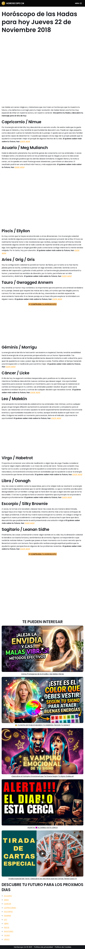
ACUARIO (8, 896)
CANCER (7, 903)
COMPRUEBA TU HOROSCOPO (43, 304)
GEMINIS (7, 915)
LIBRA (6, 923)
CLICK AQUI (25, 141)
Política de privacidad (43, 947)
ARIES (6, 900)
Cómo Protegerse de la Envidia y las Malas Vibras (42, 674)
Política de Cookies (63, 947)
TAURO (7, 935)
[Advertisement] (42, 69)
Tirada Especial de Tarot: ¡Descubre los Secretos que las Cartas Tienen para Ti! (42, 878)
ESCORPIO (8, 911)
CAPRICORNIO (10, 907)
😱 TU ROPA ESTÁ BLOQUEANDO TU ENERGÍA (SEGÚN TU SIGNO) (42, 725)
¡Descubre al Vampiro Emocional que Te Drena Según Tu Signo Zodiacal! (42, 776)
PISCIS (6, 927)
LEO (5, 919)
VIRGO (7, 939)
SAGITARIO (8, 931)
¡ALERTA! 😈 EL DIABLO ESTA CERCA (42, 827)
